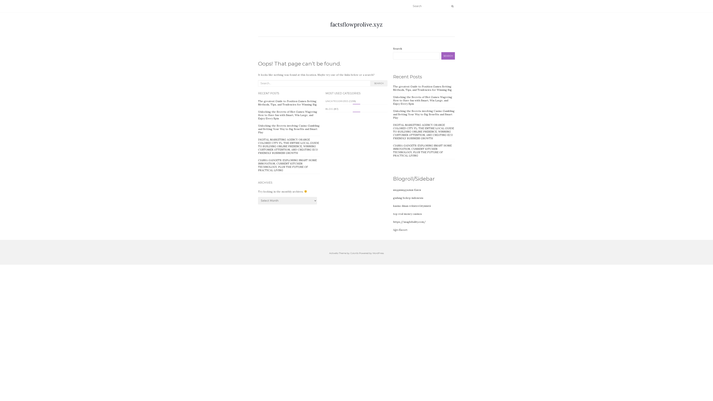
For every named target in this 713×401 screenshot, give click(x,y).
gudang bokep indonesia (408, 198)
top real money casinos (407, 214)
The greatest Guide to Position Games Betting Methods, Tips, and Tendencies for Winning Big (287, 103)
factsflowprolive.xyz (356, 24)
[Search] (452, 6)
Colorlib (354, 253)
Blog (329, 108)
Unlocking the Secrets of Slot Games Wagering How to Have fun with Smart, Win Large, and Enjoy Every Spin (287, 115)
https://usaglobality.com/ (409, 222)
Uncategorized (336, 101)
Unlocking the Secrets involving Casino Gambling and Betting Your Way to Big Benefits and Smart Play (289, 129)
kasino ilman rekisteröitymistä (412, 206)
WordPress (378, 253)
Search (379, 83)
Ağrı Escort (400, 230)
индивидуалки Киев (407, 190)
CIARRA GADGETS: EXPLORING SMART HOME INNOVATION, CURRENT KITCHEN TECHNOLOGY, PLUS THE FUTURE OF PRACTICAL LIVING (287, 165)
